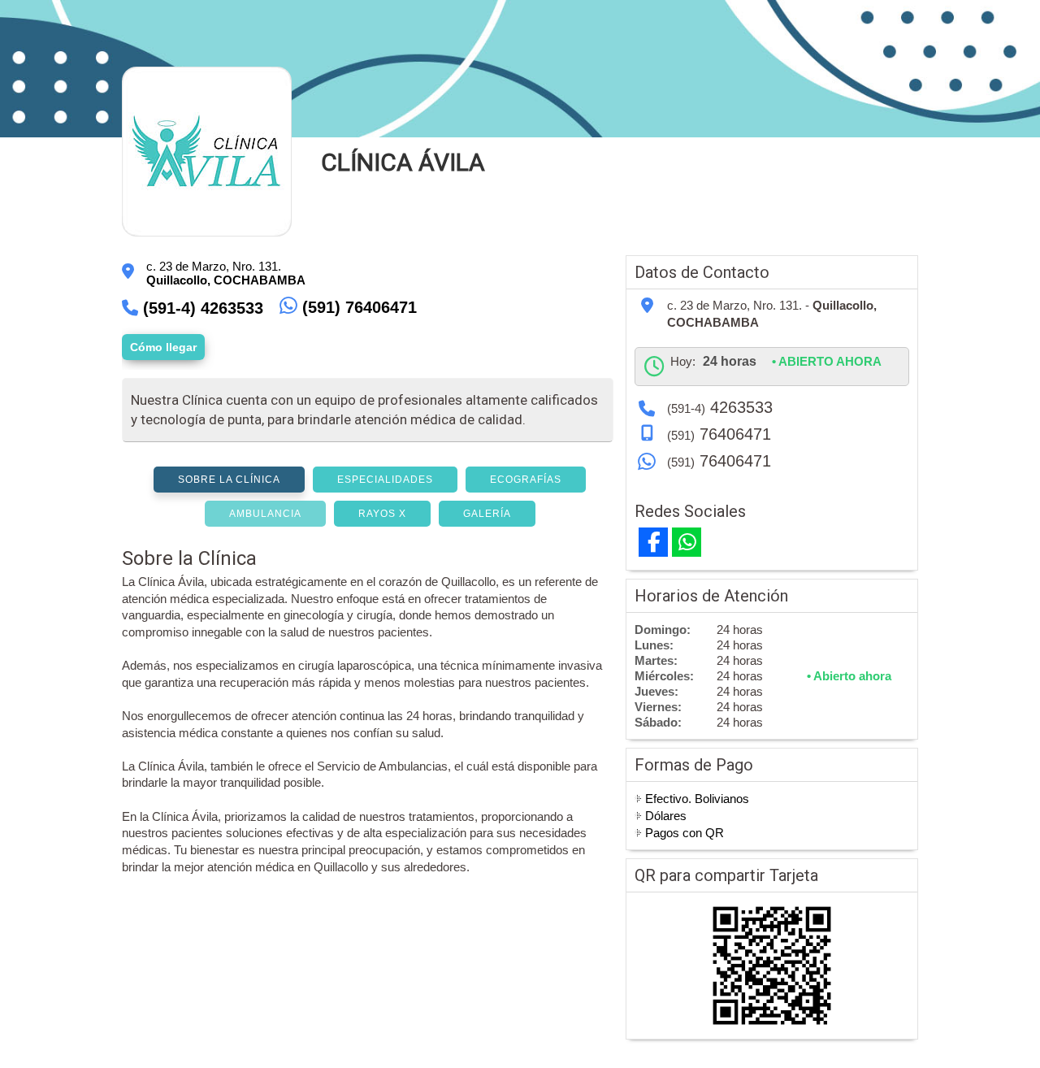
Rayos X (382, 513)
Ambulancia (265, 513)
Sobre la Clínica (229, 479)
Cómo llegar (163, 347)
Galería (487, 513)
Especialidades (385, 479)
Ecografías (525, 479)
